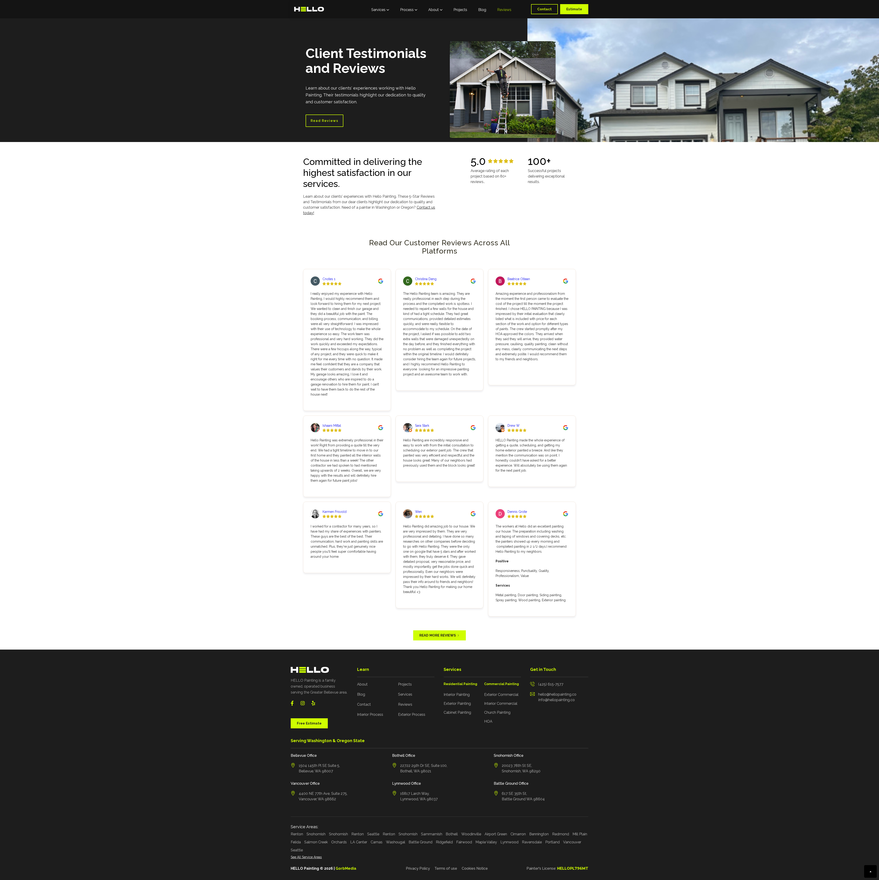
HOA (488, 721)
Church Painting (497, 712)
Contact (544, 9)
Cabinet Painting (457, 712)
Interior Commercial (500, 703)
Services (405, 694)
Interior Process (370, 714)
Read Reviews (324, 121)
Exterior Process (411, 714)
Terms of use (445, 868)
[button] (380, 9)
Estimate (574, 9)
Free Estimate (309, 723)
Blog (482, 10)
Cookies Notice (475, 868)
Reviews (504, 10)
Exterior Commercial (501, 694)
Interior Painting (457, 694)
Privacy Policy (418, 868)
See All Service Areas (306, 857)
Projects (460, 10)
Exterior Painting (457, 703)
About (362, 684)
